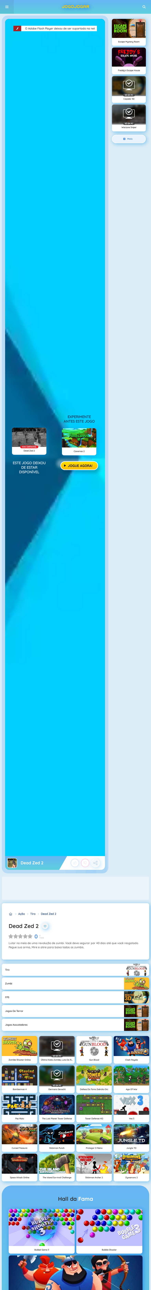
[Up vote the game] (75, 863)
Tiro (32, 914)
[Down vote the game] (85, 863)
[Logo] (75, 7)
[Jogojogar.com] (11, 914)
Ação (21, 914)
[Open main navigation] (7, 7)
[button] (144, 7)
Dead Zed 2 (48, 914)
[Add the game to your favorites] (45, 926)
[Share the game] (95, 863)
